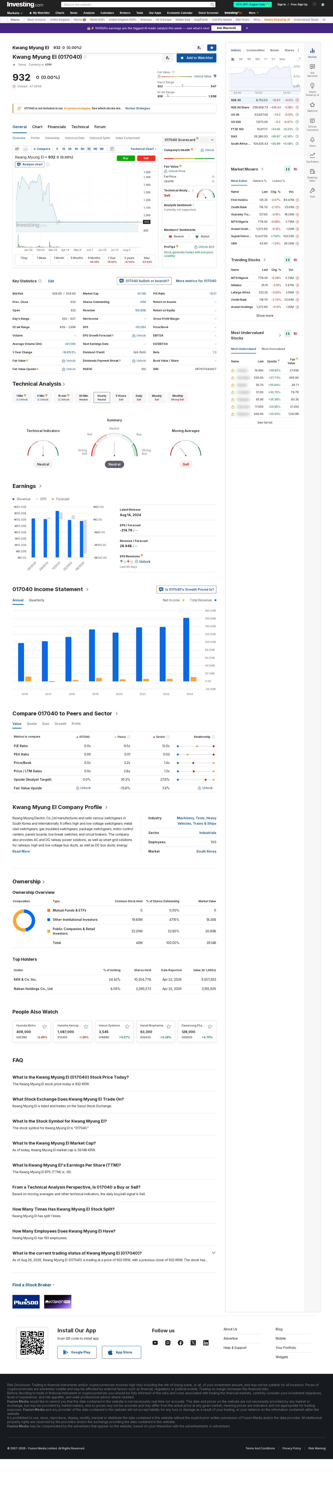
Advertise (231, 1338)
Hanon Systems (109, 1025)
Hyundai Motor (26, 1025)
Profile (35, 138)
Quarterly (36, 600)
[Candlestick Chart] (16, 148)
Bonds (274, 50)
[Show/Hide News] (112, 148)
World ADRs (97, 19)
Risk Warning (317, 1448)
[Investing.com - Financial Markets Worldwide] (25, 4)
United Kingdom (60, 19)
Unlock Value (202, 76)
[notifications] (314, 4)
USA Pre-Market (222, 19)
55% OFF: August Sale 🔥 (252, 4)
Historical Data (74, 138)
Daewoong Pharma (194, 1025)
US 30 (235, 114)
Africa (256, 19)
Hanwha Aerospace (71, 1025)
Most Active (239, 181)
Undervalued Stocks (306, 19)
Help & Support (235, 1348)
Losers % (278, 181)
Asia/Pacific (201, 19)
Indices (236, 50)
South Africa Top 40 (244, 143)
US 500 (236, 122)
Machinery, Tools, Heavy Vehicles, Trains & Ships (196, 820)
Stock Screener (208, 13)
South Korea (206, 851)
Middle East (183, 19)
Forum (100, 126)
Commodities (255, 50)
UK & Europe (164, 19)
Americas (146, 19)
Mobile (281, 1338)
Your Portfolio (286, 1348)
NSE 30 (236, 100)
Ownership (52, 138)
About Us (230, 1329)
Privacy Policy (291, 1448)
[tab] (21, 397)
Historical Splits (100, 138)
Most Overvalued (273, 349)
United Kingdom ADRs (122, 19)
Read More (21, 851)
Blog (279, 1329)
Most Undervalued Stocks (247, 335)
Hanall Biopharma (151, 1025)
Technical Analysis (36, 383)
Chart (37, 126)
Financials (57, 126)
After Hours (242, 19)
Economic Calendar (180, 13)
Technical (80, 126)
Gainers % (260, 181)
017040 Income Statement (47, 589)
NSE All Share (240, 107)
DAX (234, 136)
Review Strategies (137, 108)
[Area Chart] (25, 148)
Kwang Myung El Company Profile (57, 807)
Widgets (282, 1357)
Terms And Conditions (260, 1448)
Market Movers (244, 169)
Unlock (85, 788)
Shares (15, 19)
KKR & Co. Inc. (25, 979)
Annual (18, 600)
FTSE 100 (237, 129)
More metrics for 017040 (196, 281)
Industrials (207, 833)
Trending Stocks (245, 260)
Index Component (128, 138)
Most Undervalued (243, 349)
